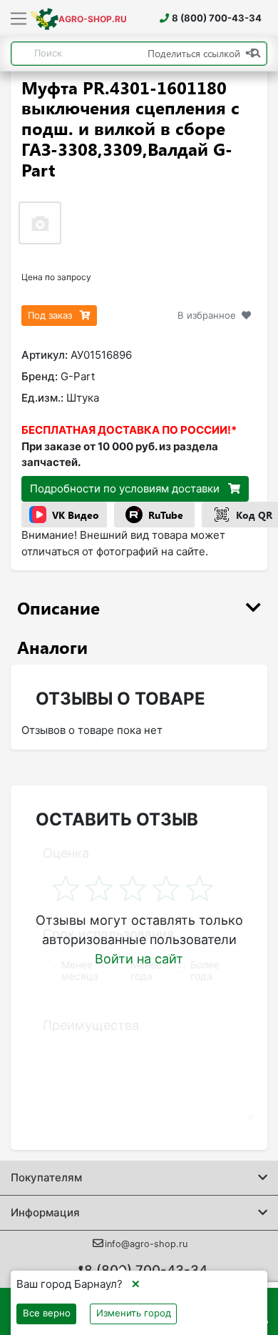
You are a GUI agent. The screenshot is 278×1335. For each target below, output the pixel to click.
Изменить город (133, 1313)
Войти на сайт (139, 958)
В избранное (206, 315)
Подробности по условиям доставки (126, 488)
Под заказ (51, 315)
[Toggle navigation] (19, 19)
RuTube (165, 515)
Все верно (47, 1313)
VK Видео (75, 515)
